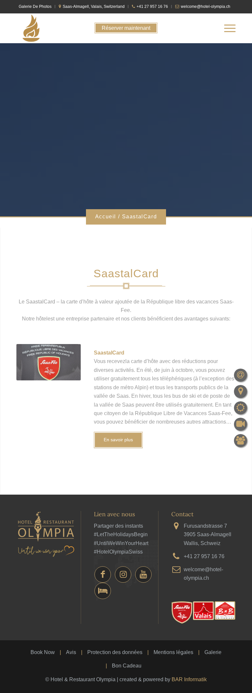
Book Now (43, 652)
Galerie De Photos (35, 6)
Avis (71, 652)
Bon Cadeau (126, 665)
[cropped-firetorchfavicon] (31, 28)
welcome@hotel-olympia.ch (205, 6)
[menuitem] (37, 6)
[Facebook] (102, 574)
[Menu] (227, 28)
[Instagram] (123, 574)
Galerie (212, 652)
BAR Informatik (189, 679)
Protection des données (114, 652)
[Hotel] (102, 591)
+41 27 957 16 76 (152, 6)
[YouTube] (143, 574)
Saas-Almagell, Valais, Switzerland (94, 6)
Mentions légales (173, 652)
